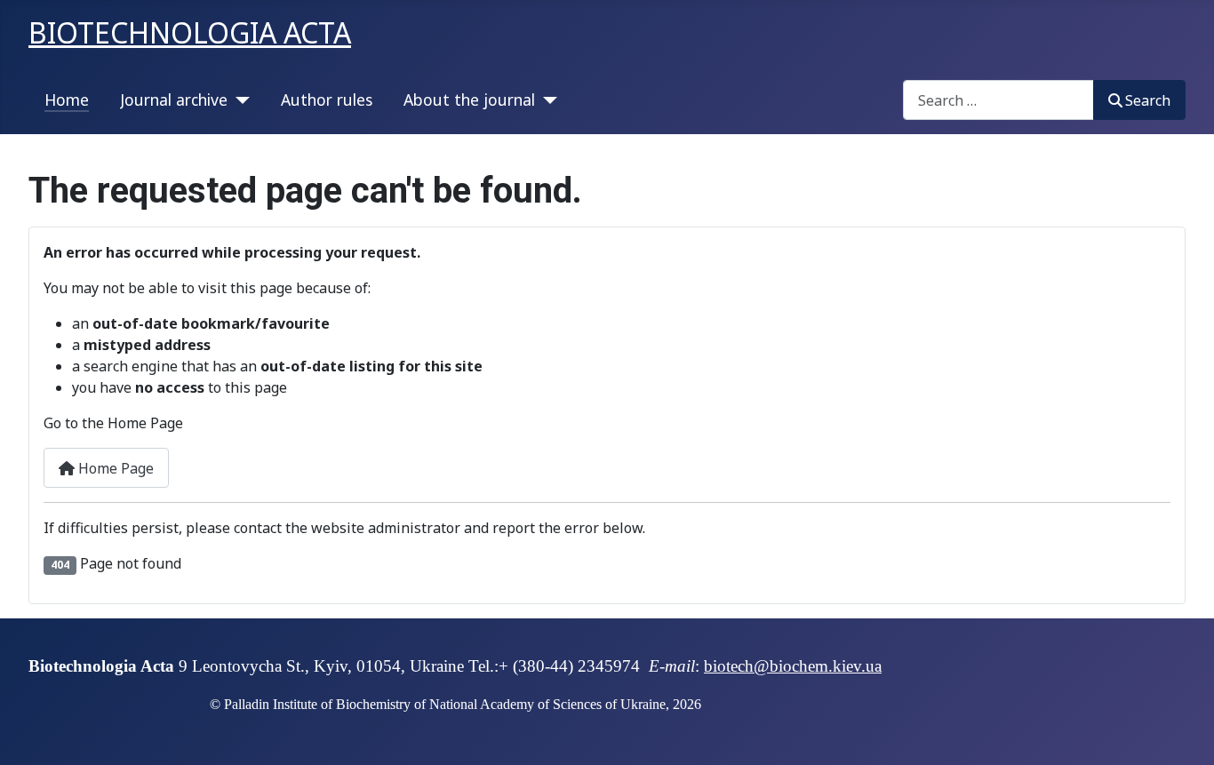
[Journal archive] (239, 99)
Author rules (326, 99)
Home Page (114, 468)
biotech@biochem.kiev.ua (793, 666)
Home (66, 99)
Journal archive (174, 99)
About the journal (469, 99)
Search (1147, 100)
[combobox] (998, 100)
